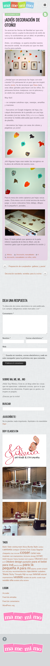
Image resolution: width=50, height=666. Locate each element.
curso (33, 553)
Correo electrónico (34, 338)
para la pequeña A (17, 566)
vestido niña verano (21, 580)
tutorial (36, 574)
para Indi (7, 564)
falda (38, 553)
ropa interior (32, 571)
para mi (25, 568)
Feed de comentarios (10, 601)
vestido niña (7, 580)
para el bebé (39, 561)
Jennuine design (29, 556)
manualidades (29, 254)
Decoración (20, 254)
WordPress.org (8, 605)
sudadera (41, 571)
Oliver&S (39, 559)
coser (25, 552)
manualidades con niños (23, 257)
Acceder (5, 593)
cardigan (15, 550)
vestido (18, 577)
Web (4, 347)
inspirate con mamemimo (12, 556)
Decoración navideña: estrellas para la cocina (25, 273)
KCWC (40, 556)
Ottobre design (14, 561)
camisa (40, 547)
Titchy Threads (15, 574)
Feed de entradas (9, 597)
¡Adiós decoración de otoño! (22, 22)
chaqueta (6, 553)
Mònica (9, 254)
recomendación (19, 571)
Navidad (21, 559)
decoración (10, 257)
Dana (35, 85)
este (13, 85)
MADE (4, 559)
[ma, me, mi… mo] (18, 7)
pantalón (27, 562)
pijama (33, 569)
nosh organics (29, 559)
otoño (34, 257)
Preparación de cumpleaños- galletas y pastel (24, 266)
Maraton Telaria (12, 559)
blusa (25, 547)
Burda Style (33, 547)
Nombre (6, 338)
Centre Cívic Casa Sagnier (31, 550)
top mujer (29, 574)
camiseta (7, 549)
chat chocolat (14, 553)
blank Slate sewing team (12, 547)
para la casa (18, 565)
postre (39, 569)
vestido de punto (30, 578)
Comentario (8, 314)
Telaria (5, 574)
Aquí (4, 424)
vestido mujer (41, 577)
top (24, 574)
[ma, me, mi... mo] (23, 621)
